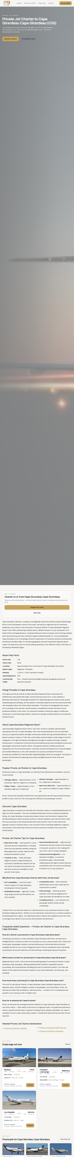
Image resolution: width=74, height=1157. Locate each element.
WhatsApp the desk (28, 39)
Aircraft (19, 3)
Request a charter (10, 39)
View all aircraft (65, 1139)
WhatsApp (37, 613)
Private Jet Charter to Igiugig (15, 1028)
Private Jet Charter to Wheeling (51, 1031)
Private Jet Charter (30, 3)
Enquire (30, 1085)
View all (67, 1044)
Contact (50, 3)
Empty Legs (42, 3)
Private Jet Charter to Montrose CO (52, 1028)
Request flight (65, 3)
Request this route (37, 607)
